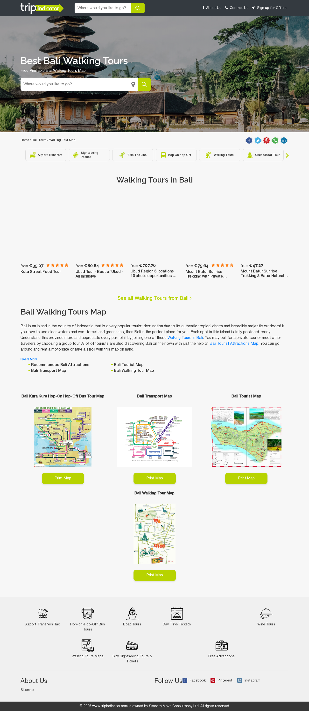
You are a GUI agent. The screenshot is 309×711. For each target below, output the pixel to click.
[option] (45, 155)
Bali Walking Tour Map (134, 371)
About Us (213, 8)
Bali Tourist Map (129, 365)
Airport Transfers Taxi (42, 624)
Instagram (252, 680)
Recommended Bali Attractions (60, 365)
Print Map (63, 478)
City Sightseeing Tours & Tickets (132, 659)
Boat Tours (132, 624)
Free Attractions (221, 656)
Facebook (198, 680)
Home (25, 140)
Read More (29, 359)
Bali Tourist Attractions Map (234, 343)
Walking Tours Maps (88, 656)
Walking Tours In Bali (185, 338)
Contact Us (238, 8)
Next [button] (287, 155)
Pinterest (225, 680)
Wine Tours (266, 624)
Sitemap (27, 690)
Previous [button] (21, 155)
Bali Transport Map (48, 371)
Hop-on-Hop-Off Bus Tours (87, 627)
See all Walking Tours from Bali (154, 298)
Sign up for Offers (271, 8)
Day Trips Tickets (177, 624)
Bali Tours (39, 140)
